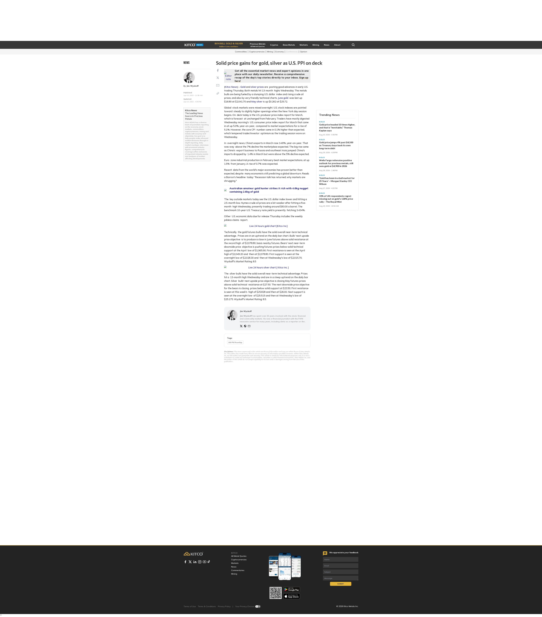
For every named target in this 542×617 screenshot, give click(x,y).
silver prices (257, 86)
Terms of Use (190, 606)
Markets (235, 563)
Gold (242, 86)
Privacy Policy (224, 606)
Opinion (303, 51)
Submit (340, 584)
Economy (279, 51)
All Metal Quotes (238, 556)
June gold (283, 97)
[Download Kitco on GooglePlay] (291, 589)
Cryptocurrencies (257, 51)
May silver (256, 101)
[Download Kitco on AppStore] (291, 596)
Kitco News (231, 86)
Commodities (241, 51)
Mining (270, 51)
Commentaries (237, 570)
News (233, 567)
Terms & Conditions (207, 606)
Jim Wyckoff (192, 86)
